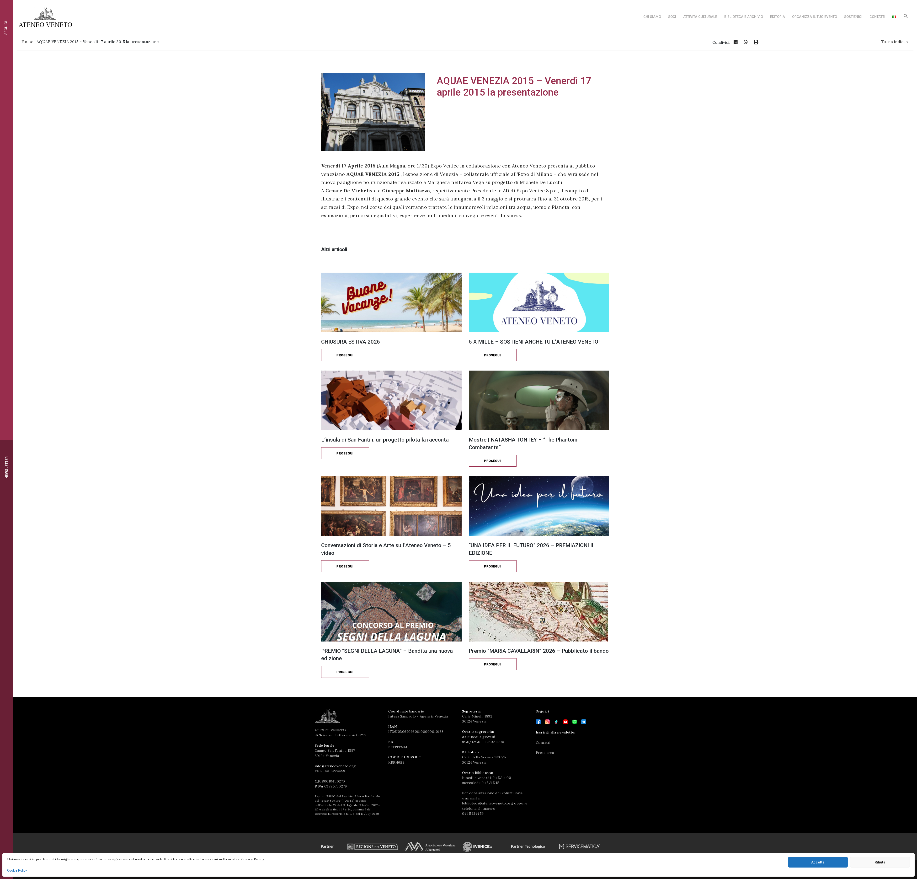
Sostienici (853, 17)
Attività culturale (700, 17)
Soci (672, 17)
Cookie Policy (17, 870)
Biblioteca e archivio (743, 17)
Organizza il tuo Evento (814, 17)
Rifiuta (880, 862)
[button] (906, 17)
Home (27, 41)
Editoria (777, 17)
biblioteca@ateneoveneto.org (487, 803)
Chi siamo (652, 17)
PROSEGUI (345, 355)
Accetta (818, 862)
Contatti (877, 17)
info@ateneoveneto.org (335, 766)
